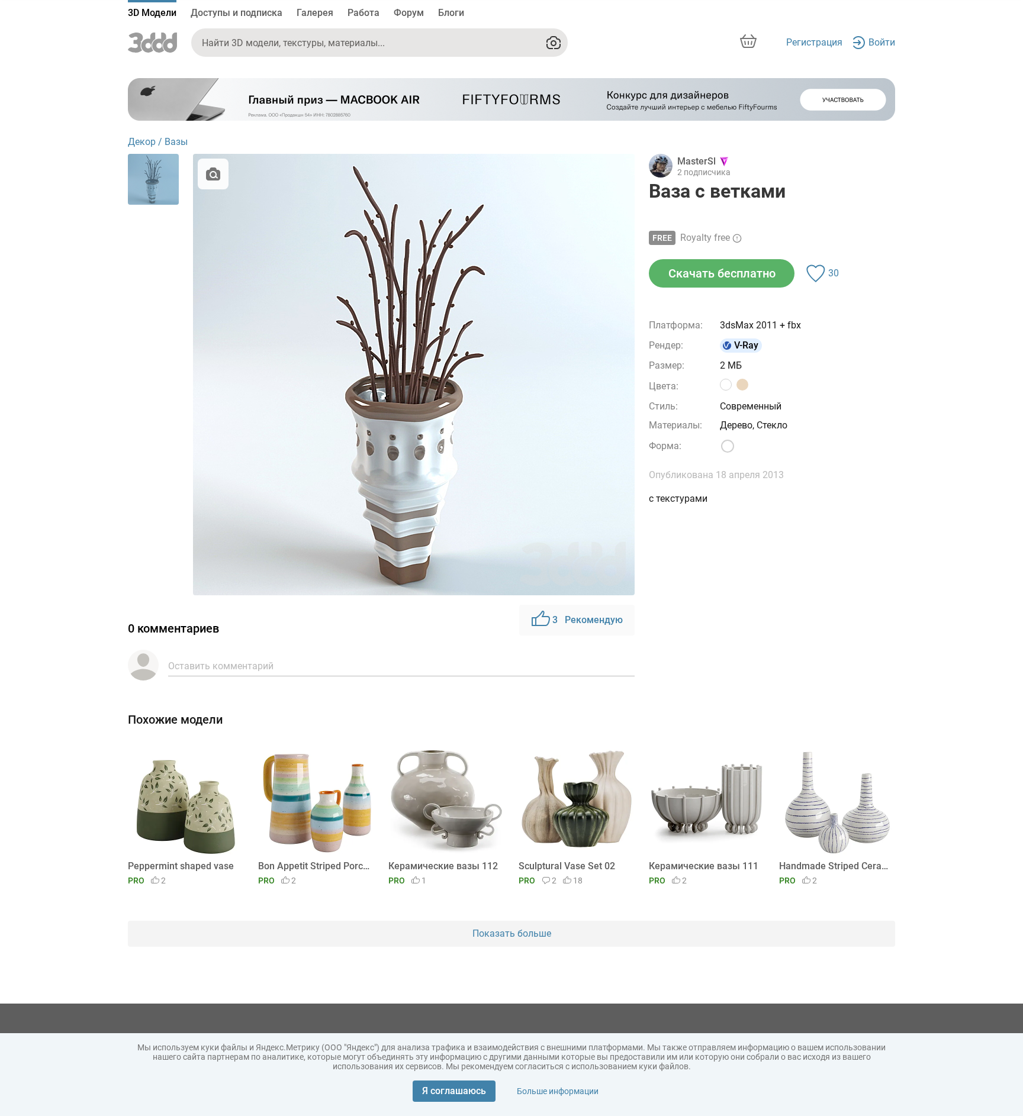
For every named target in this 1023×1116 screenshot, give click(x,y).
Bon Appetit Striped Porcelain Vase (314, 866)
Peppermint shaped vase (181, 866)
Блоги (451, 12)
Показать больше (511, 933)
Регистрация (814, 42)
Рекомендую (587, 619)
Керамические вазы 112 (443, 866)
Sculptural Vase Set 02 (567, 866)
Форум (409, 12)
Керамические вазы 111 (703, 866)
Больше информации (558, 1091)
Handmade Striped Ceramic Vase (835, 866)
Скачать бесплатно (722, 273)
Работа (363, 12)
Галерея (315, 12)
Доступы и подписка (236, 12)
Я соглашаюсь (454, 1090)
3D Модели (152, 12)
